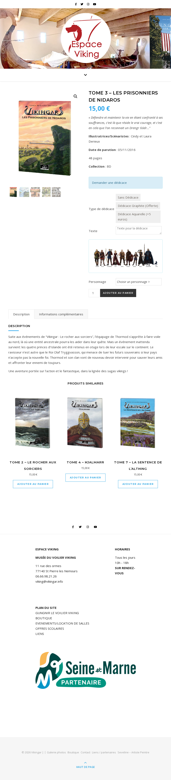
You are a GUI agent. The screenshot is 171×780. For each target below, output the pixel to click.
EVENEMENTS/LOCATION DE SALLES (62, 623)
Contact (85, 752)
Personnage (97, 282)
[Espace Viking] (85, 37)
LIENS (39, 634)
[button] (75, 96)
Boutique (73, 752)
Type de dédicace (101, 209)
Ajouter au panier (118, 292)
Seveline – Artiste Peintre (133, 752)
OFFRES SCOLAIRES (49, 628)
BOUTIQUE (43, 618)
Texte (93, 231)
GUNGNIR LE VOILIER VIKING (57, 613)
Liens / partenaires (104, 752)
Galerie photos (56, 752)
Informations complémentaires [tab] (61, 314)
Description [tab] (21, 314)
